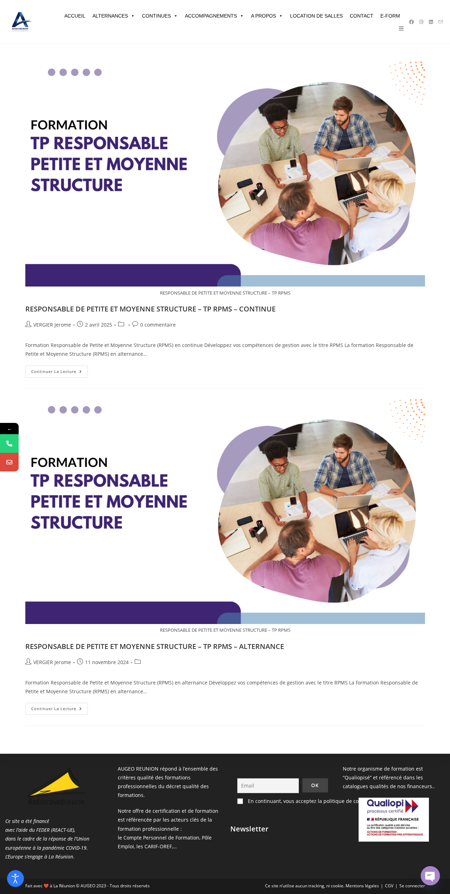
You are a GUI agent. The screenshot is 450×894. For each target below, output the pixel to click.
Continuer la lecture (59, 373)
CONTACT (361, 16)
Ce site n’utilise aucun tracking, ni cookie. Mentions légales (322, 886)
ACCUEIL (74, 16)
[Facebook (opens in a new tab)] (411, 22)
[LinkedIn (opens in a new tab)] (431, 22)
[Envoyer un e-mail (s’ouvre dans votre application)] (441, 21)
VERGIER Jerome (52, 324)
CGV (389, 886)
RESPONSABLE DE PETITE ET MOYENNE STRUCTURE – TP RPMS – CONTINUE (150, 309)
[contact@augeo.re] (9, 462)
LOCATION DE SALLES (316, 16)
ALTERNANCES (110, 16)
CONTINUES (156, 16)
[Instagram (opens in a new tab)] (421, 22)
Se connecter (412, 886)
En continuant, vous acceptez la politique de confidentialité (316, 801)
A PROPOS (263, 16)
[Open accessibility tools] (15, 878)
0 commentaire (158, 324)
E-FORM (390, 16)
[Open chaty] (430, 876)
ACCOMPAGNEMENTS (211, 16)
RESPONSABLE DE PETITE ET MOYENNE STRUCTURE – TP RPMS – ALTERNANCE (154, 646)
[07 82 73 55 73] (9, 443)
